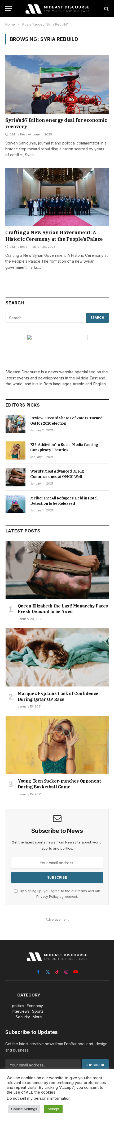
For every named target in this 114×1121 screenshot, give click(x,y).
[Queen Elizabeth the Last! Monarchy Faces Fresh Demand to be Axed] (57, 570)
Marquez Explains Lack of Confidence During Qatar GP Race (58, 696)
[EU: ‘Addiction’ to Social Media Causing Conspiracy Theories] (15, 450)
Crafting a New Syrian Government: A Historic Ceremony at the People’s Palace (54, 235)
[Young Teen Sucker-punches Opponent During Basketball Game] (57, 745)
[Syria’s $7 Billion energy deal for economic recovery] (57, 84)
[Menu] (8, 9)
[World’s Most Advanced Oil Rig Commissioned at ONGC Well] (15, 477)
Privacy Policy (47, 897)
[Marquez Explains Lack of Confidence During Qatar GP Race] (57, 657)
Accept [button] (53, 1109)
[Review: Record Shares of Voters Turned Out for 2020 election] (15, 424)
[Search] (106, 9)
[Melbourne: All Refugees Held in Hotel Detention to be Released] (15, 504)
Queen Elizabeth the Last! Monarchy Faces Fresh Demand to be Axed (63, 608)
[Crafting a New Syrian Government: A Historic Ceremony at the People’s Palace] (57, 197)
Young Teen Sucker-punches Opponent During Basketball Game (59, 783)
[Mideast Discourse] (57, 8)
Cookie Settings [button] (24, 1109)
